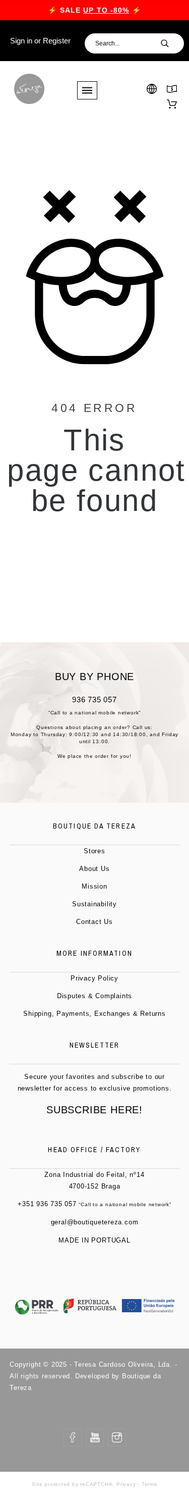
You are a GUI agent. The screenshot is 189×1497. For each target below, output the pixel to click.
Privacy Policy (94, 978)
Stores (94, 851)
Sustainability (94, 904)
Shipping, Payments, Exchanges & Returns (94, 1013)
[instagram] (117, 1437)
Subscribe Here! (94, 1109)
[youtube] (95, 1437)
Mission (94, 886)
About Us (94, 868)
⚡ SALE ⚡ (94, 10)
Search (171, 43)
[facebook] (73, 1437)
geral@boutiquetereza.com (95, 1222)
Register (57, 40)
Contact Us (94, 921)
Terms (149, 1484)
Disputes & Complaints (94, 996)
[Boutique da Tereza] (29, 89)
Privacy (126, 1484)
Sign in (21, 40)
